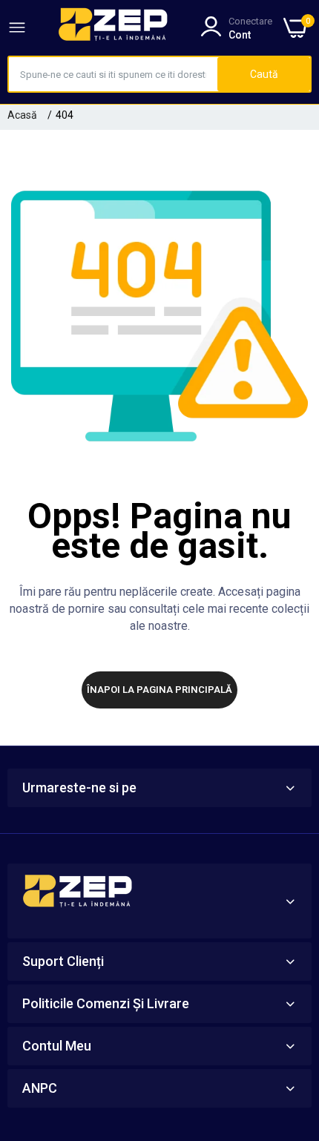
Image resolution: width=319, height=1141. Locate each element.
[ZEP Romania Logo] (113, 27)
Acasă (22, 115)
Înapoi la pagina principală (159, 689)
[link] (289, 1018)
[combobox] (113, 74)
